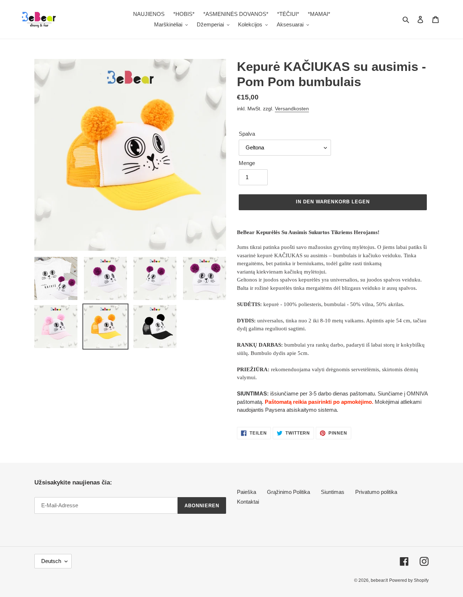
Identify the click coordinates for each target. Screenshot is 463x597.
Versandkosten (292, 108)
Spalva (247, 134)
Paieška (246, 492)
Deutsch (51, 561)
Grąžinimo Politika (288, 492)
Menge (247, 163)
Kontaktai (248, 502)
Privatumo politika (376, 492)
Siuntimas (332, 492)
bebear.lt (379, 580)
